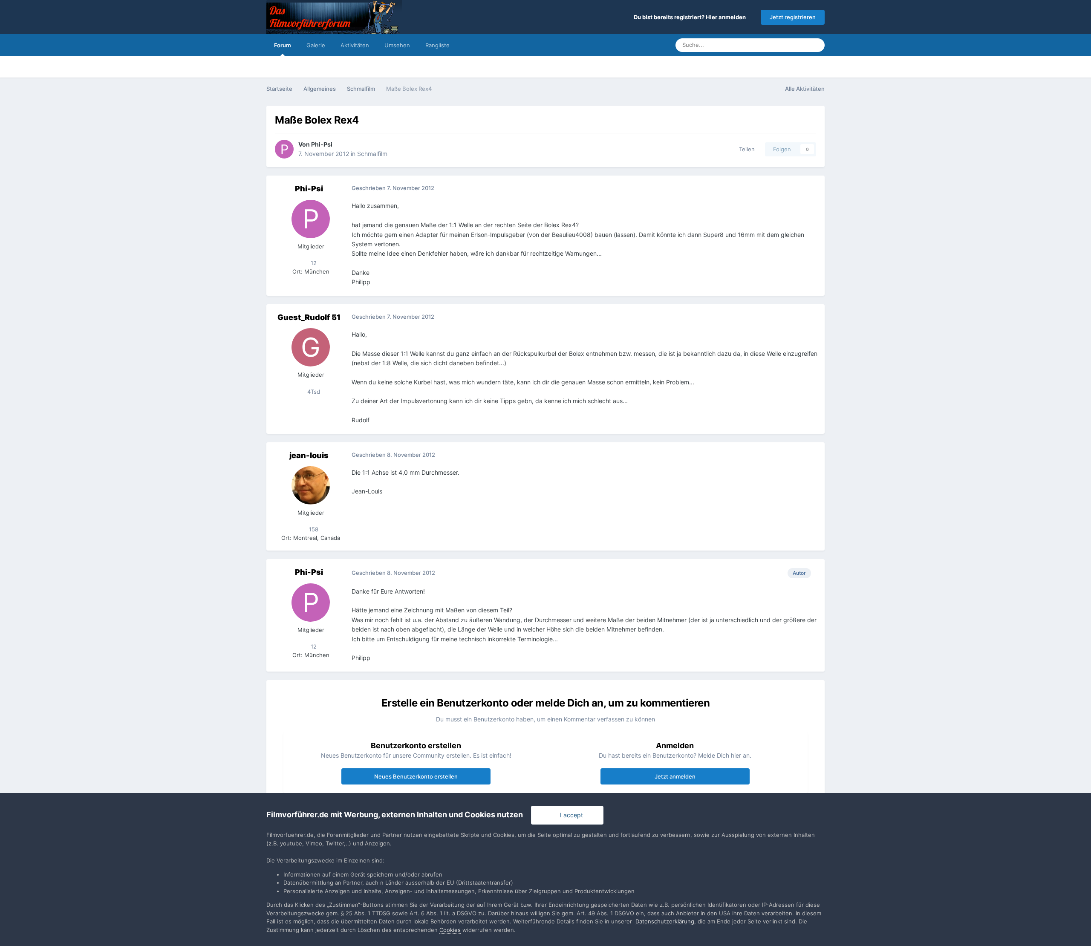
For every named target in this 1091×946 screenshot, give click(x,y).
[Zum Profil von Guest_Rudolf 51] (311, 347)
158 (312, 529)
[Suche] (816, 45)
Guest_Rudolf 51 (309, 317)
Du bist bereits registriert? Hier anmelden (691, 17)
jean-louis (309, 455)
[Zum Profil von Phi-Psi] (284, 149)
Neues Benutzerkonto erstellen (416, 776)
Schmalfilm (372, 153)
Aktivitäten (355, 45)
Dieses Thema (778, 45)
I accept (570, 815)
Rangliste (437, 45)
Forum (282, 45)
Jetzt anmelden (675, 776)
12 (313, 263)
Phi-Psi (321, 144)
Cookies (450, 929)
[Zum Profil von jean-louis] (311, 485)
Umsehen (397, 45)
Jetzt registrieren (793, 17)
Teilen (745, 149)
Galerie (315, 45)
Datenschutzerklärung (664, 921)
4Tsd (313, 391)
